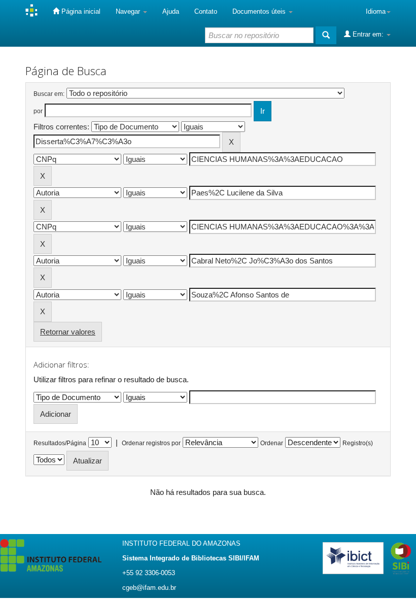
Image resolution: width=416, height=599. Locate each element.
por (38, 111)
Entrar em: (368, 34)
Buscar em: (48, 93)
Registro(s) (357, 443)
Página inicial (79, 11)
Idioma (376, 11)
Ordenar (271, 443)
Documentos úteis (260, 11)
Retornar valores (67, 331)
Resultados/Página (59, 443)
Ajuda (170, 11)
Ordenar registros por (151, 443)
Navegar (129, 11)
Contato (205, 11)
